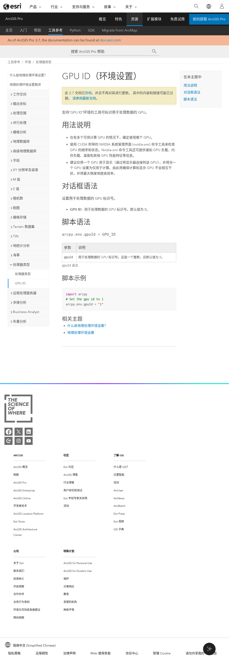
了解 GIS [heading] (119, 455)
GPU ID (20, 283)
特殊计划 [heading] (69, 551)
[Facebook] (8, 432)
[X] (19, 432)
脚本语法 (190, 99)
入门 (23, 30)
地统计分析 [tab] (21, 246)
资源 (134, 19)
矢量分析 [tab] (19, 321)
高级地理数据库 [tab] (24, 151)
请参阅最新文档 (84, 98)
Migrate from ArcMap (119, 30)
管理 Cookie (162, 653)
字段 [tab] (16, 160)
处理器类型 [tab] (21, 265)
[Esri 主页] (12, 6)
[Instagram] (19, 441)
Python (75, 30)
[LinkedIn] (29, 432)
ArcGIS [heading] (18, 455)
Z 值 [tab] (16, 189)
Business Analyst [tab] (26, 312)
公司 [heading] (16, 551)
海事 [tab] (16, 255)
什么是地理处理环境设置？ (28, 75)
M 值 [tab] (16, 180)
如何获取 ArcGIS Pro (209, 19)
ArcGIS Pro (14, 19)
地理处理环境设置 (80, 333)
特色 (118, 19)
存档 (88, 93)
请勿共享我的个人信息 (201, 653)
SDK (91, 30)
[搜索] (196, 6)
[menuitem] (29, 467)
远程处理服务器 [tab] (24, 293)
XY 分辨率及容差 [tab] (25, 170)
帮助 (37, 30)
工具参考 (55, 30)
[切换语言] (208, 6)
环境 (28, 62)
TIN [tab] (15, 236)
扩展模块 (154, 19)
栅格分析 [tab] (19, 132)
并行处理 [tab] (19, 123)
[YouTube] (29, 441)
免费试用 (177, 19)
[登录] (222, 6)
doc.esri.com (110, 40)
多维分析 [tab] (19, 302)
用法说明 (190, 85)
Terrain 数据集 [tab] (24, 227)
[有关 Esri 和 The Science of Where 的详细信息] (18, 409)
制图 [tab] (16, 208)
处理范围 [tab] (19, 113)
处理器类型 (43, 62)
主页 (9, 30)
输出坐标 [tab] (19, 104)
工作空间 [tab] (19, 94)
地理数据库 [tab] (21, 141)
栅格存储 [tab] (19, 217)
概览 (102, 19)
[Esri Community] (8, 441)
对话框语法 (192, 92)
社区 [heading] (66, 455)
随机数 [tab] (18, 198)
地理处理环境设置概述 (25, 85)
